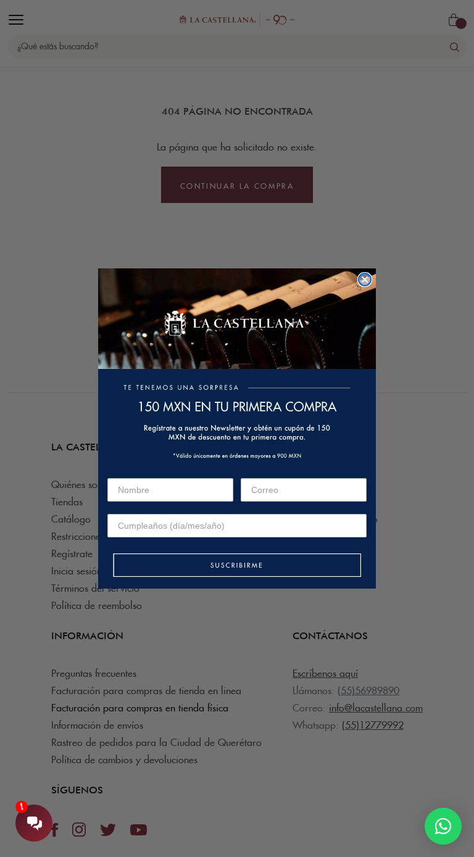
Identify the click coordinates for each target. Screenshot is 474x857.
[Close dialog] (365, 279)
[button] (237, 566)
